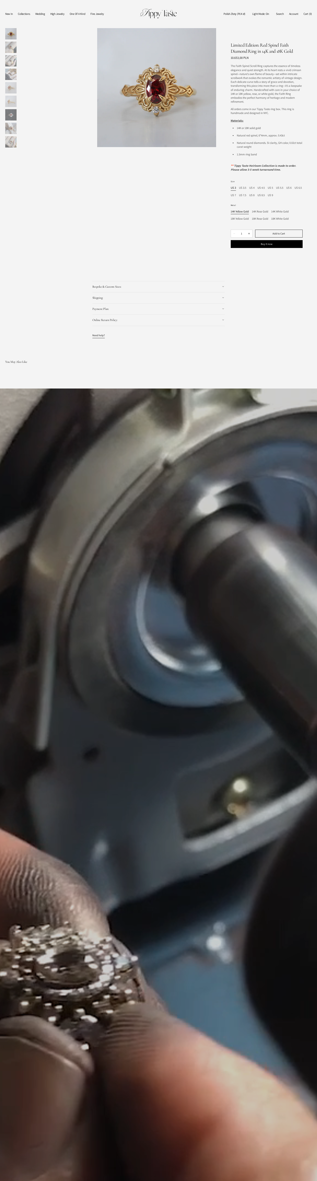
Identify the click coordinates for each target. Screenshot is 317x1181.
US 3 (233, 188)
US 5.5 (279, 188)
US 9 (270, 195)
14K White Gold (280, 212)
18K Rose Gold (260, 219)
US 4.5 (261, 188)
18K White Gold (280, 219)
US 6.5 (298, 188)
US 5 (270, 188)
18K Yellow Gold (240, 219)
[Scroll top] (310, 1174)
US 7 (233, 195)
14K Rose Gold (260, 212)
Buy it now (267, 244)
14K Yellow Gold (240, 212)
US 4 (251, 188)
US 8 (251, 195)
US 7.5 (242, 195)
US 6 (289, 188)
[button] (234, 14)
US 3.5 (242, 188)
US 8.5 (261, 195)
